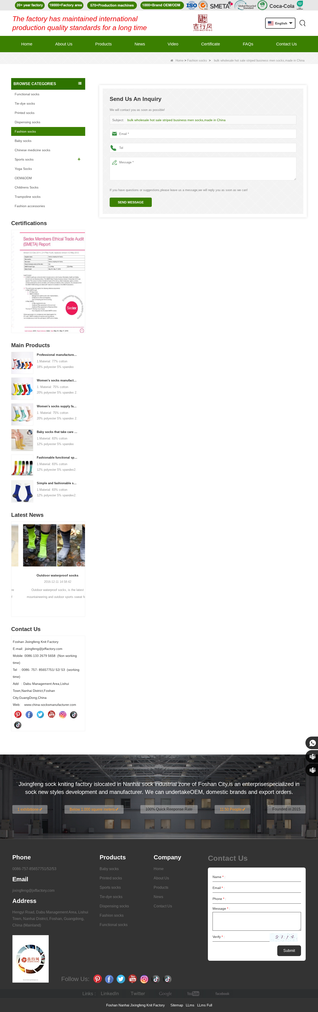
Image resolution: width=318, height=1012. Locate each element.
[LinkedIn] (110, 993)
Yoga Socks (23, 169)
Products (103, 44)
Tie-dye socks (25, 103)
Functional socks (27, 94)
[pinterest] (18, 714)
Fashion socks (197, 60)
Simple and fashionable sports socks (57, 483)
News (140, 44)
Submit (289, 951)
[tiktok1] (74, 714)
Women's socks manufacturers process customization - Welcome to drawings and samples (57, 380)
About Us (63, 44)
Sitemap (176, 1005)
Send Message (131, 202)
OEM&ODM (23, 178)
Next (83, 274)
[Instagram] (63, 714)
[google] (165, 993)
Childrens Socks (26, 187)
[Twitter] (40, 714)
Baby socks (23, 141)
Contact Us (286, 44)
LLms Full (204, 1005)
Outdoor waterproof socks (48, 575)
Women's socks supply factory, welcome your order (57, 406)
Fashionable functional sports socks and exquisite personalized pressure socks (57, 457)
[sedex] (48, 282)
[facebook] (221, 993)
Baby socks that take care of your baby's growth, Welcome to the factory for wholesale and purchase (57, 432)
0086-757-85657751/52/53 (34, 869)
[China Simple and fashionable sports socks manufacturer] (22, 491)
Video (173, 44)
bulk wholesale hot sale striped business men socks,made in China (176, 120)
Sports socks (24, 159)
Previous (13, 274)
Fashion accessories (30, 206)
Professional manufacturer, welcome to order (57, 355)
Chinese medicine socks (32, 150)
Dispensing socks (27, 122)
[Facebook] (29, 714)
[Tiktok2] (18, 725)
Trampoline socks (28, 197)
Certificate (210, 44)
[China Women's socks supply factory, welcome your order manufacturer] (22, 414)
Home (26, 44)
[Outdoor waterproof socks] (48, 545)
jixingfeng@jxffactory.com (33, 890)
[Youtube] (51, 714)
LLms (190, 1005)
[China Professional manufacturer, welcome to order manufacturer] (22, 363)
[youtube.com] (193, 993)
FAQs (248, 44)
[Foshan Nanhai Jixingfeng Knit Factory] (202, 23)
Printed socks (24, 113)
